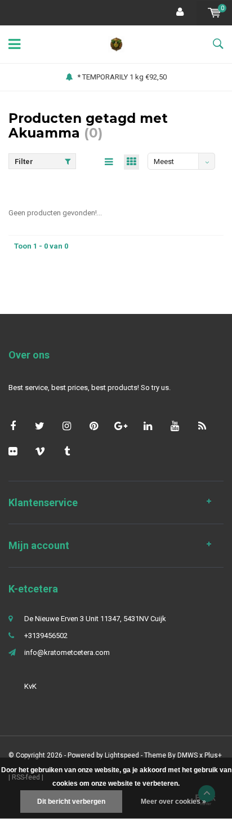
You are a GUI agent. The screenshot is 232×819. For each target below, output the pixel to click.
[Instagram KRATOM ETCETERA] (66, 426)
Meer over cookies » (173, 801)
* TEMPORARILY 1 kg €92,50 (122, 77)
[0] (214, 12)
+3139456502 (46, 635)
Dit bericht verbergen (71, 801)
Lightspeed (122, 755)
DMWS (187, 755)
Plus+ (213, 755)
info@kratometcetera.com (67, 652)
